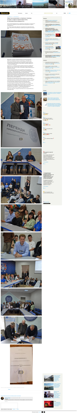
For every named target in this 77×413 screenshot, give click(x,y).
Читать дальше (45, 186)
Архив (26, 13)
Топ (31, 13)
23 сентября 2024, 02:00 (15, 397)
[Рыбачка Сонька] (2, 399)
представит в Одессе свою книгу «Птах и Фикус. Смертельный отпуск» (52, 70)
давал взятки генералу (55, 56)
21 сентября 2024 (9, 16)
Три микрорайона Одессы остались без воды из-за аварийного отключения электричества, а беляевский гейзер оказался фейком (56, 7)
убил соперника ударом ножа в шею (52, 78)
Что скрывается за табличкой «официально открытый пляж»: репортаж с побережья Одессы (54, 93)
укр (56, 13)
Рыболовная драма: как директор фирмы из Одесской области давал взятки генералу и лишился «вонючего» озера (40, 7)
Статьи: (44, 90)
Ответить (6, 401)
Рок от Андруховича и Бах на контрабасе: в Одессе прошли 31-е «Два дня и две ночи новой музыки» (57, 404)
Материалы (20, 13)
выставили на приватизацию (52, 20)
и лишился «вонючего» (52, 57)
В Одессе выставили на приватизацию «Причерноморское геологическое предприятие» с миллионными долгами (57, 378)
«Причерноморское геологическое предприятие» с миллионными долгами (51, 22)
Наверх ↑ (9, 389)
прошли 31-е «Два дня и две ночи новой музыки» (50, 35)
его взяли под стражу (56, 52)
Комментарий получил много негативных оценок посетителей (11, 395)
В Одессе (46, 20)
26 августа (45, 18)
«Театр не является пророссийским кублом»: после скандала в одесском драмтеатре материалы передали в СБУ (54, 98)
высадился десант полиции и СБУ (53, 26)
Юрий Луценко (47, 70)
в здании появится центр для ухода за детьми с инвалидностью (52, 82)
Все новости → (45, 85)
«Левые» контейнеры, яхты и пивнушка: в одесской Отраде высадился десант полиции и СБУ (7, 7)
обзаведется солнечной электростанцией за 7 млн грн (52, 40)
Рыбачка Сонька (7, 397)
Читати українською (16, 16)
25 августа (45, 60)
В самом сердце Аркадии (49, 46)
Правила (14, 409)
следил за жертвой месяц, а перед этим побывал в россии (52, 31)
